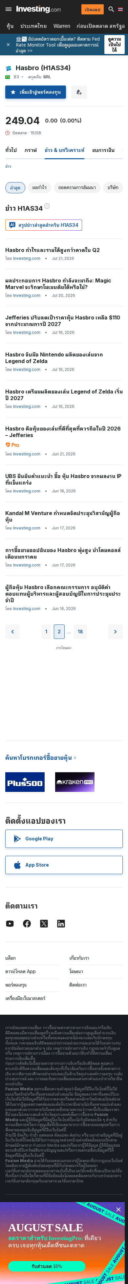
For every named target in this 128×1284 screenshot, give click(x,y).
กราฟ (31, 150)
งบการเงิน (103, 150)
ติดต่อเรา (78, 984)
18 (80, 631)
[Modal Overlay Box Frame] (62, 1243)
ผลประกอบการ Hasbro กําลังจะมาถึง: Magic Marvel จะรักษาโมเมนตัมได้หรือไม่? (58, 283)
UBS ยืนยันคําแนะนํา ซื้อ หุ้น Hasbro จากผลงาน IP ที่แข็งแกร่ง (63, 479)
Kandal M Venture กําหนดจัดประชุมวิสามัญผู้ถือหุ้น (62, 516)
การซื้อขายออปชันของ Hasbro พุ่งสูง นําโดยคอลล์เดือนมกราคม (63, 553)
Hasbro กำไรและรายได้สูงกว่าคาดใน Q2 (52, 250)
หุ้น (10, 26)
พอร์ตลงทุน (16, 984)
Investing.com (26, 258)
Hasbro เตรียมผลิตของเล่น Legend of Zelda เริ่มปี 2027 (64, 394)
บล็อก (10, 958)
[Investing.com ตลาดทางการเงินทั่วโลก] (38, 9)
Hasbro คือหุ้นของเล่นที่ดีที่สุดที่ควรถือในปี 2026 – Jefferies (63, 431)
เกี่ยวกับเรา (79, 958)
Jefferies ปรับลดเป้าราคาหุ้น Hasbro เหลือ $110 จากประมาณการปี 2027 (62, 320)
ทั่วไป (11, 150)
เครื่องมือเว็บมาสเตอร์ (25, 998)
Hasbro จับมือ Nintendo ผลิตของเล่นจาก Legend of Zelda (54, 357)
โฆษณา (76, 971)
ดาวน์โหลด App (20, 971)
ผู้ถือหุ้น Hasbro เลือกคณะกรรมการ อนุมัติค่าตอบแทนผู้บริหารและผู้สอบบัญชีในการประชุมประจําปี (63, 594)
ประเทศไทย (33, 26)
